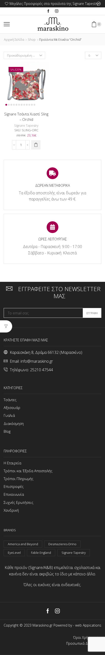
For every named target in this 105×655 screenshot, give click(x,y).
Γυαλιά (9, 415)
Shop (32, 39)
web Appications (88, 625)
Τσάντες (10, 399)
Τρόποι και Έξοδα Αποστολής (28, 470)
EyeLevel (14, 552)
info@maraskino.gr (37, 361)
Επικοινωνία (14, 494)
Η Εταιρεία (12, 462)
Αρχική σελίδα (14, 39)
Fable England (41, 552)
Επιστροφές (14, 486)
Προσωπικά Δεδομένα (83, 643)
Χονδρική (11, 510)
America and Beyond (23, 544)
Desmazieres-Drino (62, 544)
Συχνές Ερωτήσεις (18, 502)
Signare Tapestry (26, 125)
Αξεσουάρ (12, 407)
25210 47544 (41, 369)
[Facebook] (48, 11)
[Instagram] (56, 11)
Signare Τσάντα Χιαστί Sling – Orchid (26, 116)
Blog (7, 431)
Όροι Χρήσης (83, 637)
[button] (36, 144)
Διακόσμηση (14, 423)
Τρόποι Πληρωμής (18, 478)
